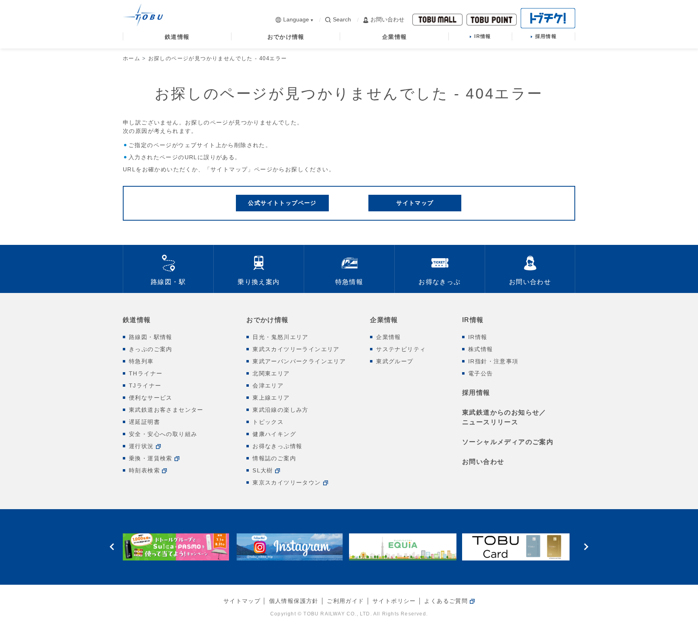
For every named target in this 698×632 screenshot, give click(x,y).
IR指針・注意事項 (493, 361)
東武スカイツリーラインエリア (296, 349)
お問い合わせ (387, 19)
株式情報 (480, 349)
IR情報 (473, 319)
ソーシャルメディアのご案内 (507, 441)
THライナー (145, 373)
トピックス (268, 422)
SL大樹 (262, 470)
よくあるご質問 (446, 601)
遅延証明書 (144, 422)
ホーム (131, 58)
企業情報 (384, 319)
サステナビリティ (401, 349)
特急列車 (141, 361)
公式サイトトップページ (282, 203)
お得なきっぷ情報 (277, 446)
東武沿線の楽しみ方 (280, 410)
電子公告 (480, 373)
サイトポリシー (394, 601)
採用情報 (476, 392)
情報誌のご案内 (274, 458)
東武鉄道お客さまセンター (166, 410)
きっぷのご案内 (150, 349)
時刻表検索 (144, 470)
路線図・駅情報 (150, 337)
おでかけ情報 (267, 319)
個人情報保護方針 (294, 601)
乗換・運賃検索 (150, 458)
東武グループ (394, 361)
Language (296, 19)
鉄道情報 (137, 319)
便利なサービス (150, 397)
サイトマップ (414, 203)
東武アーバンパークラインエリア (299, 361)
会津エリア (268, 385)
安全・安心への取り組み (163, 434)
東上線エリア (271, 397)
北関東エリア (271, 373)
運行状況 (141, 446)
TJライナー (145, 385)
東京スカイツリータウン (286, 482)
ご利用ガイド (345, 601)
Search (342, 19)
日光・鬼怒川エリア (280, 337)
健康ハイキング (274, 434)
